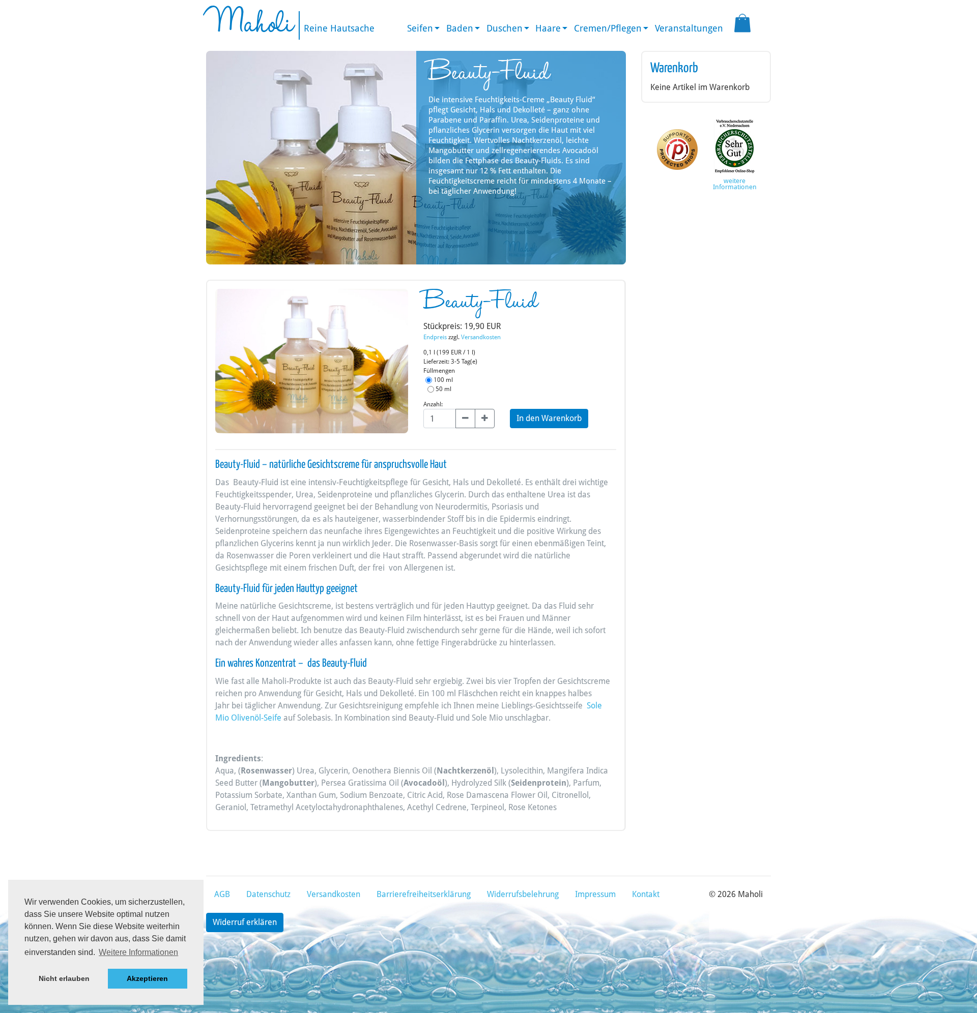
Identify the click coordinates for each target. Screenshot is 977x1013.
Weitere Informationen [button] (138, 952)
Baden (459, 28)
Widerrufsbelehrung (523, 894)
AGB (222, 894)
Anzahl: (433, 404)
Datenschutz (268, 894)
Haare (548, 28)
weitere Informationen (735, 184)
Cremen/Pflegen (608, 28)
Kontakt (645, 894)
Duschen (504, 28)
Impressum (595, 894)
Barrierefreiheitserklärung (424, 894)
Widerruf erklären (245, 922)
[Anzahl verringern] (465, 418)
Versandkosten (481, 337)
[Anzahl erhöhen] (485, 418)
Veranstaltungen (689, 28)
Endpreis (435, 337)
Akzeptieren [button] (147, 978)
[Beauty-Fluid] (311, 364)
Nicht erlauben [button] (64, 978)
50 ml (442, 389)
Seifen (420, 28)
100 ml (442, 379)
